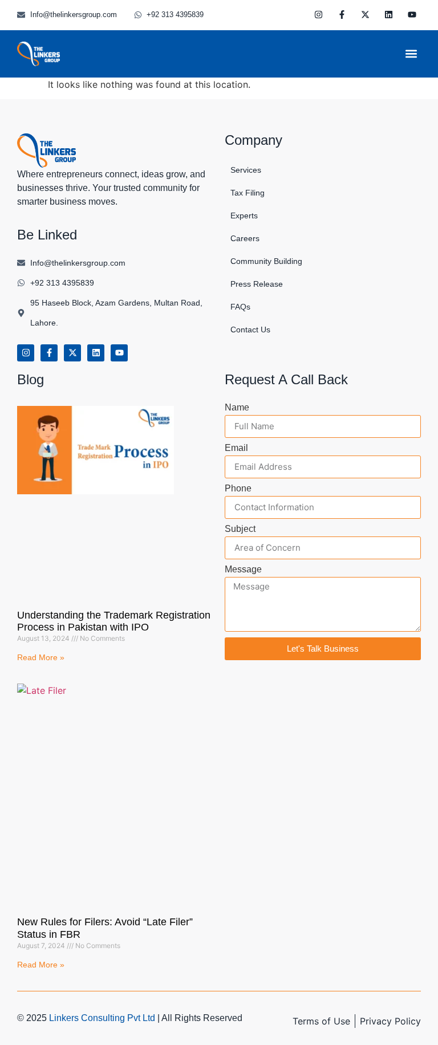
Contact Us (250, 329)
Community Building (266, 261)
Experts (244, 215)
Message (243, 569)
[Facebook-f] (342, 14)
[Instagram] (318, 14)
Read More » (40, 657)
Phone (238, 488)
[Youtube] (412, 14)
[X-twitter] (365, 14)
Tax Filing (247, 192)
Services (245, 169)
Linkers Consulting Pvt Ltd (102, 1018)
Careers (244, 238)
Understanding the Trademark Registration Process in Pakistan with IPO (113, 621)
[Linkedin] (389, 14)
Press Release (256, 283)
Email (236, 448)
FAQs (240, 306)
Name (237, 407)
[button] (411, 53)
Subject (240, 529)
